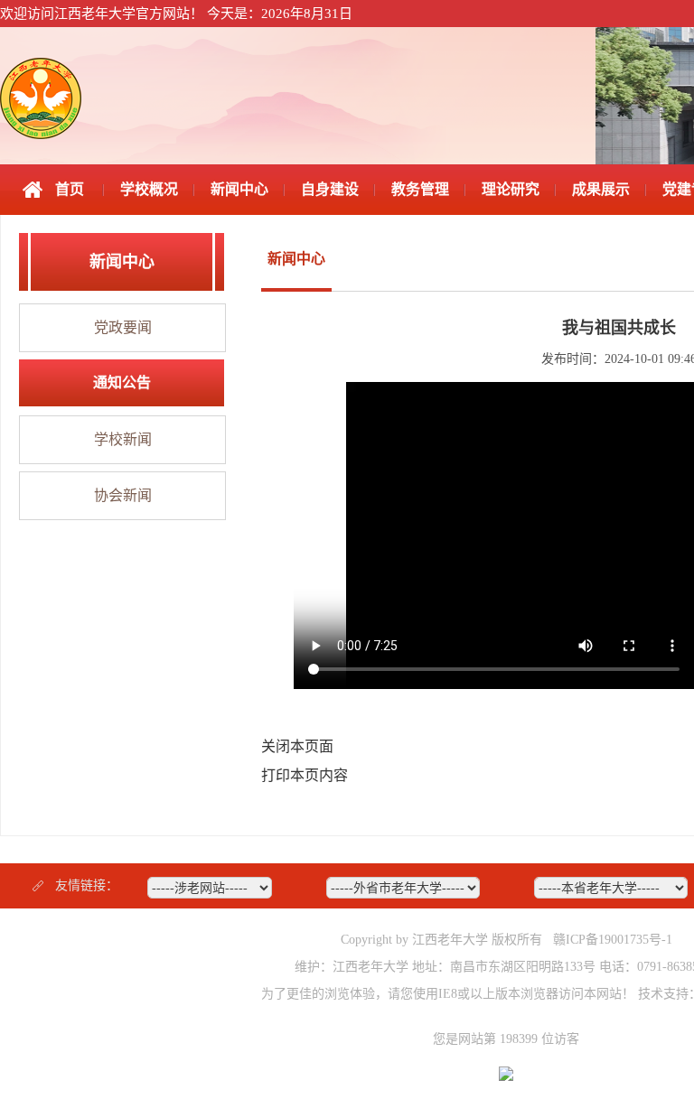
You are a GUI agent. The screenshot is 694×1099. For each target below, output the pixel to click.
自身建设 (330, 189)
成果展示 (601, 189)
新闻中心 (239, 189)
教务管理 (420, 189)
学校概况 (149, 189)
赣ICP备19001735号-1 (612, 939)
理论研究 (510, 189)
